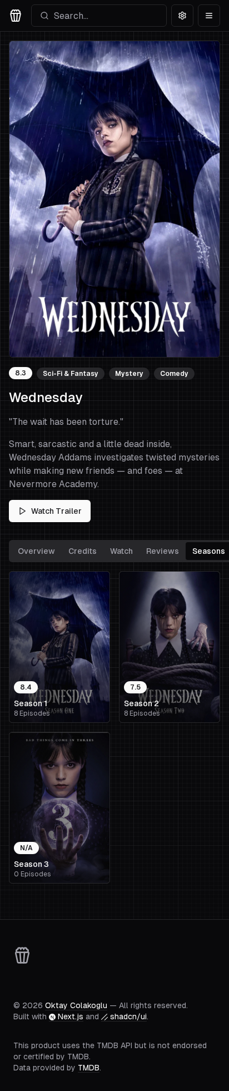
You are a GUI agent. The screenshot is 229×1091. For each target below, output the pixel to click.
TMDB (88, 1067)
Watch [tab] (121, 551)
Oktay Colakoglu (76, 1005)
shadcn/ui (128, 1016)
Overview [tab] (36, 551)
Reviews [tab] (162, 551)
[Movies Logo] (15, 15)
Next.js (70, 1016)
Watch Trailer (56, 511)
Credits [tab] (82, 551)
